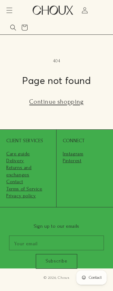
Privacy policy (21, 196)
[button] (9, 10)
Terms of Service (24, 189)
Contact (14, 181)
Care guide (18, 154)
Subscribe (56, 261)
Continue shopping (56, 101)
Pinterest (72, 161)
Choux (63, 277)
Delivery (15, 161)
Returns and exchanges (19, 171)
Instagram (73, 154)
